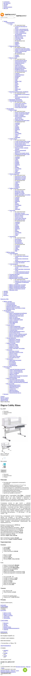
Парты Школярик (13, 322)
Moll (16, 130)
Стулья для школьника (14, 326)
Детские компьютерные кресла (22, 145)
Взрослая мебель (10, 22)
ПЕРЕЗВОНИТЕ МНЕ (6, 673)
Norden (16, 83)
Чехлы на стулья (19, 217)
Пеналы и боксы (19, 215)
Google (5, 655)
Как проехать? (7, 3)
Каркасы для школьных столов (22, 280)
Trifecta (16, 44)
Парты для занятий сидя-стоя (22, 112)
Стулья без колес (19, 146)
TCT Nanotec (18, 133)
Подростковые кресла (20, 144)
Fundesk (17, 185)
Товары (5, 21)
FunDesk (17, 128)
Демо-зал (28, 666)
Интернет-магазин (20, 666)
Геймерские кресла (19, 63)
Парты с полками (19, 115)
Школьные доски (13, 290)
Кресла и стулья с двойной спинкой (18, 334)
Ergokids (17, 127)
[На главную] (8, 16)
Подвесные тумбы (19, 192)
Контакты (5, 295)
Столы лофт (18, 39)
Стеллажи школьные (14, 274)
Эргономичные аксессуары (16, 100)
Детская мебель (10, 108)
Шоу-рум (5, 8)
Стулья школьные (13, 264)
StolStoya (17, 43)
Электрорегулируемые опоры (22, 48)
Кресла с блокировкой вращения (17, 335)
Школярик (17, 137)
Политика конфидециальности (8, 672)
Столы (10, 23)
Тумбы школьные (13, 275)
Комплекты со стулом (20, 177)
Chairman (17, 73)
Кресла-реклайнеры (20, 67)
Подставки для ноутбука (21, 106)
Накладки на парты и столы (22, 214)
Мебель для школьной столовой (17, 286)
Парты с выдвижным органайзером (20, 117)
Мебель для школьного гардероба (17, 284)
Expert (16, 78)
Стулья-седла (18, 64)
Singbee (17, 132)
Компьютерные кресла (20, 68)
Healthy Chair (18, 81)
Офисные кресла (19, 65)
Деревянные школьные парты (22, 261)
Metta (16, 82)
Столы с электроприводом (21, 29)
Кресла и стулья (13, 57)
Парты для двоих (19, 119)
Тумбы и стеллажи (13, 188)
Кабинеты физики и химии (16, 277)
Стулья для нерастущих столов (22, 141)
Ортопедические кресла (21, 60)
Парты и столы (13, 110)
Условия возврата (7, 7)
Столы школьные (13, 253)
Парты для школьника (14, 318)
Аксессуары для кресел (20, 103)
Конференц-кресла (19, 69)
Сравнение (3, 470)
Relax (16, 85)
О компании (6, 1)
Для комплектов (19, 243)
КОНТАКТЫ (4, 632)
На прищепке (18, 241)
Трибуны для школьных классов (17, 288)
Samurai (17, 86)
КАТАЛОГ (3, 605)
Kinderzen (17, 129)
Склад (2, 668)
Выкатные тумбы (19, 190)
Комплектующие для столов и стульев (18, 278)
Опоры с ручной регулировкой (22, 50)
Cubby (16, 125)
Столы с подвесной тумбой (21, 114)
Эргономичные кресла (20, 61)
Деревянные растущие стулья (22, 154)
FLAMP (5, 653)
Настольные (18, 239)
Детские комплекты (14, 174)
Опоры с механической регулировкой (20, 52)
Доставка (5, 4)
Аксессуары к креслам (20, 218)
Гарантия (5, 629)
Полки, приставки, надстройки (22, 194)
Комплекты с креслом (20, 176)
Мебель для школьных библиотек (17, 287)
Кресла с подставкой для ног (22, 153)
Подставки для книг (20, 213)
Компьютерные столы (20, 35)
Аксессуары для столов (20, 107)
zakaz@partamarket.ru (6, 645)
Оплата (5, 5)
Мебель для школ (10, 252)
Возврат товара (7, 627)
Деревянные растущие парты (22, 120)
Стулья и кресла (13, 138)
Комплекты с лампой (20, 179)
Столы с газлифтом (20, 31)
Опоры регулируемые (14, 46)
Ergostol (17, 42)
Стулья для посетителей (21, 70)
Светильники (12, 236)
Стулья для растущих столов (22, 142)
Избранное (3, 471)
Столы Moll (12, 323)
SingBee (17, 167)
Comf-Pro (17, 124)
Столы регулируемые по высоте (17, 369)
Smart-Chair (18, 89)
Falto (16, 80)
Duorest (17, 160)
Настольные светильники (15, 99)
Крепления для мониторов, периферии (18, 91)
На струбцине (18, 240)
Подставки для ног (19, 104)
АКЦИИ (5, 291)
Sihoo (16, 87)
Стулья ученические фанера (22, 273)
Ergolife (17, 77)
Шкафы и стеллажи (20, 193)
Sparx (16, 90)
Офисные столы (19, 37)
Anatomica (17, 123)
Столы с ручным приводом (21, 30)
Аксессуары (12, 210)
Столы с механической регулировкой (20, 33)
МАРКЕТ (5, 650)
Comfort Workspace (19, 74)
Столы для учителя (19, 262)
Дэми (16, 136)
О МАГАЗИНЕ (4, 606)
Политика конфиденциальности (11, 628)
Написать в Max (5, 299)
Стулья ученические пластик (22, 271)
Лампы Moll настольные (15, 360)
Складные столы (19, 38)
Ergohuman (17, 76)
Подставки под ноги (20, 219)
